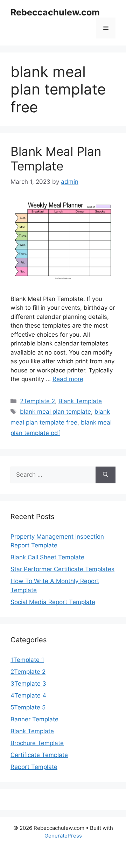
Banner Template (34, 719)
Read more (67, 379)
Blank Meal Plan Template (55, 158)
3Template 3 (28, 683)
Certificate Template (39, 754)
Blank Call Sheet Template (47, 557)
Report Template (33, 766)
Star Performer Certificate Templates (62, 569)
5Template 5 (28, 707)
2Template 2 (37, 401)
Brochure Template (37, 743)
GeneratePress (63, 835)
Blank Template (80, 401)
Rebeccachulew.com (55, 12)
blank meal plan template (55, 411)
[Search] (105, 475)
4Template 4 (28, 695)
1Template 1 (27, 659)
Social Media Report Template (52, 602)
